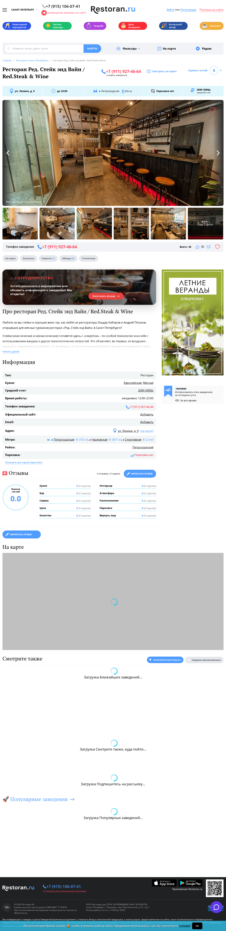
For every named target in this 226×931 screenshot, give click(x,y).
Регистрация (188, 9)
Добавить (146, 414)
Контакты (28, 258)
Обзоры (68, 258)
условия (184, 926)
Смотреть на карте (164, 71)
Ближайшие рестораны (167, 659)
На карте (169, 49)
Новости (48, 258)
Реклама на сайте (212, 10)
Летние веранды (54, 26)
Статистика (88, 258)
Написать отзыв (142, 473)
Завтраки (211, 25)
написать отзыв (21, 534)
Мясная (148, 383)
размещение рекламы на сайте (66, 12)
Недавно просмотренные (206, 660)
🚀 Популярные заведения (35, 799)
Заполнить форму (103, 296)
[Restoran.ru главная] (113, 10)
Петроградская (64, 439)
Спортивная (133, 439)
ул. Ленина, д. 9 (25, 91)
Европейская (133, 383)
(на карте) (146, 431)
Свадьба (94, 25)
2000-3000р (145, 390)
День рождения (130, 26)
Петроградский (142, 447)
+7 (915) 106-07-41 (63, 886)
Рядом (207, 49)
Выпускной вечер (171, 26)
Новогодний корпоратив (15, 26)
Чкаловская (100, 439)
